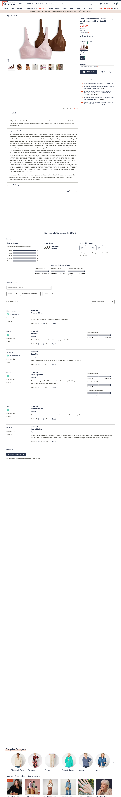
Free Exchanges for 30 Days (88, 66)
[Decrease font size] (77, 108)
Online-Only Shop (31, 8)
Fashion (57, 8)
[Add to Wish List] (112, 19)
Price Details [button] (84, 32)
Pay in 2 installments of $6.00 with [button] (94, 83)
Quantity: (83, 64)
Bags (84, 8)
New (12, 8)
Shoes (78, 8)
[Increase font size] (74, 108)
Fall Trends (20, 8)
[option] (60, 11)
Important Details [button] (15, 131)
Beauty (65, 8)
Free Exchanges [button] (14, 185)
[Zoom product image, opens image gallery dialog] (8, 60)
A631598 (22, 121)
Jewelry (71, 8)
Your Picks (5, 8)
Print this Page (73, 191)
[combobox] (67, 3)
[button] (101, 4)
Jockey (82, 23)
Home (90, 8)
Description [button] (13, 113)
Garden (50, 8)
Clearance (42, 8)
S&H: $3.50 (83, 30)
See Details (94, 94)
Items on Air (39, 3)
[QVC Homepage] (8, 16)
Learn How (109, 104)
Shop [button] (20, 3)
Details (103, 88)
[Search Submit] (90, 3)
